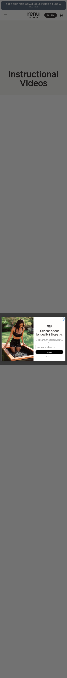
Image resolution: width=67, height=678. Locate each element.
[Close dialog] (63, 319)
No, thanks (49, 357)
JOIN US (49, 352)
